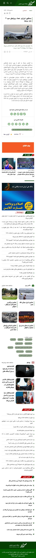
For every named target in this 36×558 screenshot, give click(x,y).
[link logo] (18, 545)
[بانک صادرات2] (18, 196)
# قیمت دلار (20, 352)
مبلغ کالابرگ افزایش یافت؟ (26, 273)
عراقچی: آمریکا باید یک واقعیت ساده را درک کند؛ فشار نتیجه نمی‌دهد (19, 504)
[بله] (24, 114)
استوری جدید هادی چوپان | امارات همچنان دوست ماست (19, 530)
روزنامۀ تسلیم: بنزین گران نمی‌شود (24, 534)
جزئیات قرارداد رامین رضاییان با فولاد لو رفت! (22, 266)
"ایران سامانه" (14, 556)
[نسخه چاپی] (4, 13)
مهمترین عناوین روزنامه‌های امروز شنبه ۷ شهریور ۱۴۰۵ (19, 257)
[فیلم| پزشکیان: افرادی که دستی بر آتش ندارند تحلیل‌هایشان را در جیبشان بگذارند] (25, 384)
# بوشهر (20, 339)
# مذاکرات (28, 352)
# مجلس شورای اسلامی (25, 356)
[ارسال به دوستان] (7, 13)
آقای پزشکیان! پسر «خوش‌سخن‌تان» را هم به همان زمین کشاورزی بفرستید (17, 469)
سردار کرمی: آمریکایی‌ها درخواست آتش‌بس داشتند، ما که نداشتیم (17, 435)
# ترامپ (13, 339)
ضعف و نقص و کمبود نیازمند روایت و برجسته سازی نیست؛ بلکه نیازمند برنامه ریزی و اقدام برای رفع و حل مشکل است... (17, 223)
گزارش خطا (7, 134)
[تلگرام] (11, 114)
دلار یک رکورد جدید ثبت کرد (26, 457)
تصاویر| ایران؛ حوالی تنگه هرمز (26, 303)
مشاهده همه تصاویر (7, 286)
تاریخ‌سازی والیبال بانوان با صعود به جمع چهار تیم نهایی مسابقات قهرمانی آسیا (25, 174)
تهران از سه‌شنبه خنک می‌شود (25, 418)
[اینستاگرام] (21, 114)
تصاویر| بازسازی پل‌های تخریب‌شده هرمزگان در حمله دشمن (9, 328)
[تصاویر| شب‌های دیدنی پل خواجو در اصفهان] (26, 317)
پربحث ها (19, 212)
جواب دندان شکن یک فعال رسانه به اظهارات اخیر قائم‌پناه (19, 485)
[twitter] (20, 124)
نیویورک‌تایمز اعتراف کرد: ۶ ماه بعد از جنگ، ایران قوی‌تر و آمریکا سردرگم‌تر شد (17, 228)
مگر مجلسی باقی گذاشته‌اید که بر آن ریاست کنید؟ (20, 443)
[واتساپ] (14, 114)
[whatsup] (27, 124)
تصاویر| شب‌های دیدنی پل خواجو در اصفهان (26, 327)
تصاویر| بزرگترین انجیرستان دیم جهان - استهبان (10, 304)
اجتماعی (25, 11)
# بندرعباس (28, 339)
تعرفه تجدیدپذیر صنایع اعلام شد (25, 430)
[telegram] (23, 124)
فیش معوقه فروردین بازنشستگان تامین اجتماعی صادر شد (19, 447)
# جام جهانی (19, 344)
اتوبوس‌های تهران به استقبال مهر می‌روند (22, 237)
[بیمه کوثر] (18, 206)
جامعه (30, 11)
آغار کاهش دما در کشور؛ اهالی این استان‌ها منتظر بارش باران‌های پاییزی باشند (17, 277)
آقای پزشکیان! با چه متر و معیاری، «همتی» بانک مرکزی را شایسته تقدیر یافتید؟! (17, 261)
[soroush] (9, 124)
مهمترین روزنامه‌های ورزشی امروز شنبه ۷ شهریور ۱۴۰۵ (19, 240)
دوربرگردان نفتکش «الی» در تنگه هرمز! (23, 427)
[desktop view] (11, 3)
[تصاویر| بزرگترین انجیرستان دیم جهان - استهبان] (9, 294)
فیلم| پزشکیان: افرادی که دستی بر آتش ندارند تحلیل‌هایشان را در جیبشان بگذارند (8, 383)
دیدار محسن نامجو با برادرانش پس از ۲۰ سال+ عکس (19, 440)
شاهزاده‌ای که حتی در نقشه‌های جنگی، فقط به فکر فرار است (18, 269)
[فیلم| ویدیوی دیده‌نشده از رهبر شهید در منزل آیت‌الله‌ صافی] (25, 371)
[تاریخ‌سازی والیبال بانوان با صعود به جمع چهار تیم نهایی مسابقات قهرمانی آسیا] (25, 163)
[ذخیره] (9, 13)
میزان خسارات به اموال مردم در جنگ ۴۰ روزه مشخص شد (18, 244)
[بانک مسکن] (18, 147)
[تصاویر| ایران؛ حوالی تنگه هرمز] (26, 294)
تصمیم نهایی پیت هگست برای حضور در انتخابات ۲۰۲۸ (19, 233)
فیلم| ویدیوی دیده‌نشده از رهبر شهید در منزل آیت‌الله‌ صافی (8, 368)
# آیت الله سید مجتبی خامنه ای (23, 348)
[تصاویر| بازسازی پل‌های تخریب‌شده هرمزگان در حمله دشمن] (9, 317)
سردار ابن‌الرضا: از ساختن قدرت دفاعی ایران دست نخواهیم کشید (17, 422)
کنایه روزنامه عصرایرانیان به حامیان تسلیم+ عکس (20, 253)
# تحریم (10, 348)
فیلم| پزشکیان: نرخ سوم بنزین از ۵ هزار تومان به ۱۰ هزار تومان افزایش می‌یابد (17, 217)
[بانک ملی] (18, 187)
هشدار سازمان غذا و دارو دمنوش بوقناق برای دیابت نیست (18, 450)
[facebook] (16, 124)
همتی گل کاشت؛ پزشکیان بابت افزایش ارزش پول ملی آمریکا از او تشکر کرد (17, 511)
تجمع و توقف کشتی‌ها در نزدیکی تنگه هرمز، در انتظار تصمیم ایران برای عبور (17, 517)
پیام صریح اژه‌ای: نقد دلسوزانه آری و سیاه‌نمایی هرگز (20, 464)
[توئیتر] (18, 114)
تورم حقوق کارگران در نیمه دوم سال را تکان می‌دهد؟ (20, 414)
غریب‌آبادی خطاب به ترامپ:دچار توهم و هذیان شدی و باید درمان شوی (17, 498)
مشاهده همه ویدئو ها (7, 363)
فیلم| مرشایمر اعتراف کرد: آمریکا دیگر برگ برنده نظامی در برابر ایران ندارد (17, 248)
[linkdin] (12, 124)
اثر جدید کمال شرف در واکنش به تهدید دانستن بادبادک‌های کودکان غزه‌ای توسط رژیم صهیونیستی (18, 524)
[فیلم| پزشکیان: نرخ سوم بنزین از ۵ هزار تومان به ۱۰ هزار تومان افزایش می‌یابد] (25, 398)
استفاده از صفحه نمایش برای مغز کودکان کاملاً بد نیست (19, 454)
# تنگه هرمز (28, 344)
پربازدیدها (29, 212)
